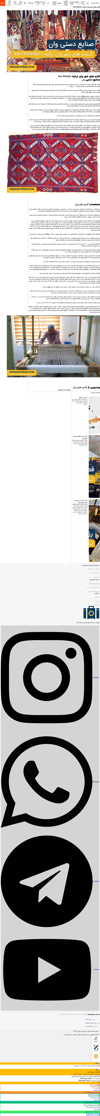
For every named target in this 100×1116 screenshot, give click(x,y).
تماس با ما (96, 605)
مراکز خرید (15, 3)
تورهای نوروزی (54, 3)
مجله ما (97, 597)
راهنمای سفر (37, 3)
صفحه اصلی (95, 3)
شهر (25, 3)
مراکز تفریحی (20, 3)
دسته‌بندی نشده (42, 3)
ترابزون (59, 3)
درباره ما (97, 601)
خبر (48, 3)
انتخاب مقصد (82, 3)
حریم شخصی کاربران (93, 591)
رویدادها (30, 3)
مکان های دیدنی (9, 3)
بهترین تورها (71, 3)
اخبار (87, 3)
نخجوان (2, 3)
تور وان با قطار (83, 398)
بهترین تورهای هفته (65, 3)
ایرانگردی (76, 2)
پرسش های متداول (94, 584)
